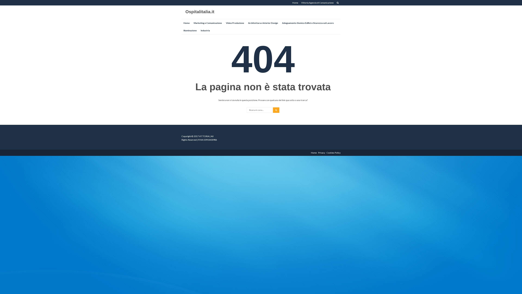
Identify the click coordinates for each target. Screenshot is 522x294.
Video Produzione (235, 23)
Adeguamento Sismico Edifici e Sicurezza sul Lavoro (308, 23)
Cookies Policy (334, 152)
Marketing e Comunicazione (208, 23)
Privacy (321, 152)
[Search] (276, 110)
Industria (205, 30)
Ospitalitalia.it (199, 11)
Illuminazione (190, 30)
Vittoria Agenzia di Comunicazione (317, 2)
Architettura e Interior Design (263, 23)
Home (295, 2)
